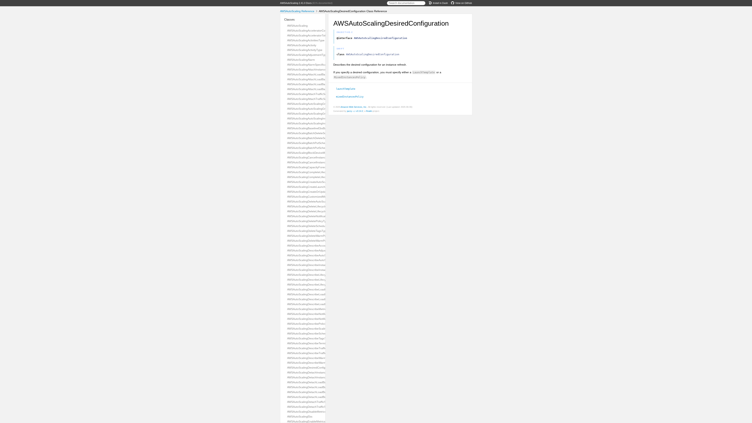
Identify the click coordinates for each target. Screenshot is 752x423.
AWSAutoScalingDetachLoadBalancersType (314, 397)
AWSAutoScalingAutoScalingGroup (308, 103)
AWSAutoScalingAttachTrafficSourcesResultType (317, 94)
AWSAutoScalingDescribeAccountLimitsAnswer (316, 245)
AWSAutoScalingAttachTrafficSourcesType (313, 98)
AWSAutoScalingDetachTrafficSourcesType (313, 406)
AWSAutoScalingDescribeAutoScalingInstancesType (319, 255)
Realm (369, 111)
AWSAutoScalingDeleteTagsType (307, 230)
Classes (289, 19)
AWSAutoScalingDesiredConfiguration (310, 367)
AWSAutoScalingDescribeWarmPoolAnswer (314, 358)
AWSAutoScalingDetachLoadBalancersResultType (318, 392)
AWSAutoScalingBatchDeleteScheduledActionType (318, 138)
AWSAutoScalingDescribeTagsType (309, 338)
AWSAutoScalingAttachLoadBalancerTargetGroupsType (321, 79)
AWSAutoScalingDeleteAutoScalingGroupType (315, 201)
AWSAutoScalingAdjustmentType (307, 54)
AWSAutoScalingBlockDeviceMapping (310, 152)
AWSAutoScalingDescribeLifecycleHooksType (315, 284)
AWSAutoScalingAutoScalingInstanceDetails (314, 118)
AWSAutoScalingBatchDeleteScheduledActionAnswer (320, 133)
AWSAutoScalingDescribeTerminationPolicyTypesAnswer (322, 343)
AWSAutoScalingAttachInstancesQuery (311, 69)
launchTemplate (347, 89)
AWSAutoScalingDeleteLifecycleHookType (313, 211)
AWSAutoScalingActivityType (304, 50)
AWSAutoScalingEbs (299, 416)
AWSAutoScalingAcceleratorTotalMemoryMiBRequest (320, 35)
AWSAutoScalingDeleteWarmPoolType (310, 240)
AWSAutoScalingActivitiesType (305, 40)
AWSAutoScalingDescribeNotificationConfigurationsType (321, 318)
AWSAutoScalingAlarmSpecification (309, 64)
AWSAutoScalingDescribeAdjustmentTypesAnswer (318, 250)
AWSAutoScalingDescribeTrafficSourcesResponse (318, 353)
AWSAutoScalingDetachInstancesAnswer (312, 372)
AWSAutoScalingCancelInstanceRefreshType (315, 162)
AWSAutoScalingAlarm (301, 59)
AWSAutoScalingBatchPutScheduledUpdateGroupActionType (324, 147)
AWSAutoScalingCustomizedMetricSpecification (316, 196)
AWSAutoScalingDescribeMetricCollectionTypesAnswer (321, 309)
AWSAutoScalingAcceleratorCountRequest (313, 30)
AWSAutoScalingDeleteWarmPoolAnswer (312, 235)
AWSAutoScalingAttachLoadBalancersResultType (317, 84)
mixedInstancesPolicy (351, 96)
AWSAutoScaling (297, 25)
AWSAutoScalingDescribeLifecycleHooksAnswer (316, 279)
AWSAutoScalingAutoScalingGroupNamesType (316, 108)
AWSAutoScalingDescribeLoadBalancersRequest (317, 299)
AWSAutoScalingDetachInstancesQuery (311, 377)
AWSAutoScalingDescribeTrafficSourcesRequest (317, 348)
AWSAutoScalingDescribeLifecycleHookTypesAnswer (319, 274)
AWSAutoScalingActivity (301, 45)
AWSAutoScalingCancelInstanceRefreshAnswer (316, 157)
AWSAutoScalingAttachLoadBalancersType (313, 89)
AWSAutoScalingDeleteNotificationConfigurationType (319, 216)
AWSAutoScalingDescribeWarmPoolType (312, 362)
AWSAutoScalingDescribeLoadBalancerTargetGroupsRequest (325, 289)
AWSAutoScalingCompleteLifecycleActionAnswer (317, 172)
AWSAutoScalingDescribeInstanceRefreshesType (317, 269)
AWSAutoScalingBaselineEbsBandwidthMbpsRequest (320, 128)
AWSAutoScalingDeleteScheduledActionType (315, 226)
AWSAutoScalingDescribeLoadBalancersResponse (318, 304)
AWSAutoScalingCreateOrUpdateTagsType (313, 191)
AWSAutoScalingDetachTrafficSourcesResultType (317, 401)
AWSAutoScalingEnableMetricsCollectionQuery (316, 421)
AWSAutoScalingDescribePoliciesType (310, 323)
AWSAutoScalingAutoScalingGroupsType (312, 113)
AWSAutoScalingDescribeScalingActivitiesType (315, 328)
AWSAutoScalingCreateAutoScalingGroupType (316, 181)
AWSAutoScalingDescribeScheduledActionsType (317, 333)
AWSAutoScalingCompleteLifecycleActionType (315, 177)
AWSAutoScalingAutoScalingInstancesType (313, 123)
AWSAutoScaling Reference (297, 11)
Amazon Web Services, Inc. (354, 107)
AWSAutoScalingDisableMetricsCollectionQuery (316, 411)
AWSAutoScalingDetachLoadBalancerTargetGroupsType (322, 387)
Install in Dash (440, 3)
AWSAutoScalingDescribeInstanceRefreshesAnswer (319, 265)
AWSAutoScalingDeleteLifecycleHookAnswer (314, 206)
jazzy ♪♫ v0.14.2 (355, 111)
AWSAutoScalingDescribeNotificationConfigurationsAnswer (323, 313)
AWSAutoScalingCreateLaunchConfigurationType (317, 186)
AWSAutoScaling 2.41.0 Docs (296, 3)
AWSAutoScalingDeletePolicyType (308, 221)
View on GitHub (463, 3)
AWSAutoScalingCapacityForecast (308, 167)
